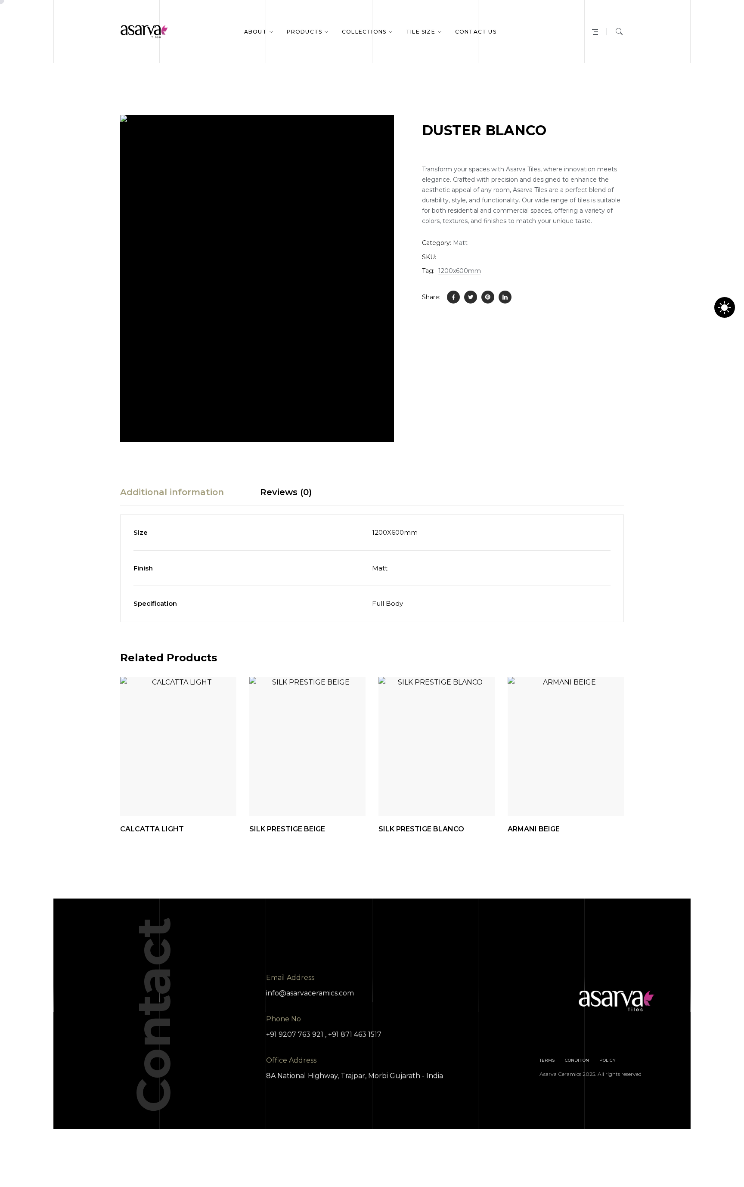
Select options (607, 794)
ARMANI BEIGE (534, 829)
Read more (220, 794)
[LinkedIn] (505, 297)
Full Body (387, 603)
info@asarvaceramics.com (310, 993)
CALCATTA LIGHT (152, 829)
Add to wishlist (196, 794)
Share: (431, 297)
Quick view (149, 794)
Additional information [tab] (172, 492)
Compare (172, 794)
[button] (378, 130)
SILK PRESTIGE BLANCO (421, 829)
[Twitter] (470, 297)
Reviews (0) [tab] (286, 492)
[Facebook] (453, 297)
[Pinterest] (487, 297)
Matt (460, 243)
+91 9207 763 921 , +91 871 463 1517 (323, 1034)
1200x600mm (459, 271)
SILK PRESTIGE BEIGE (287, 829)
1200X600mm (395, 532)
